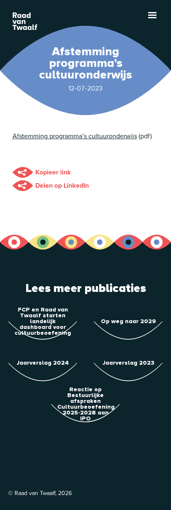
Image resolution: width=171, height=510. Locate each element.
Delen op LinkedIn (62, 185)
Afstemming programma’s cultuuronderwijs (74, 136)
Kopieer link (53, 172)
